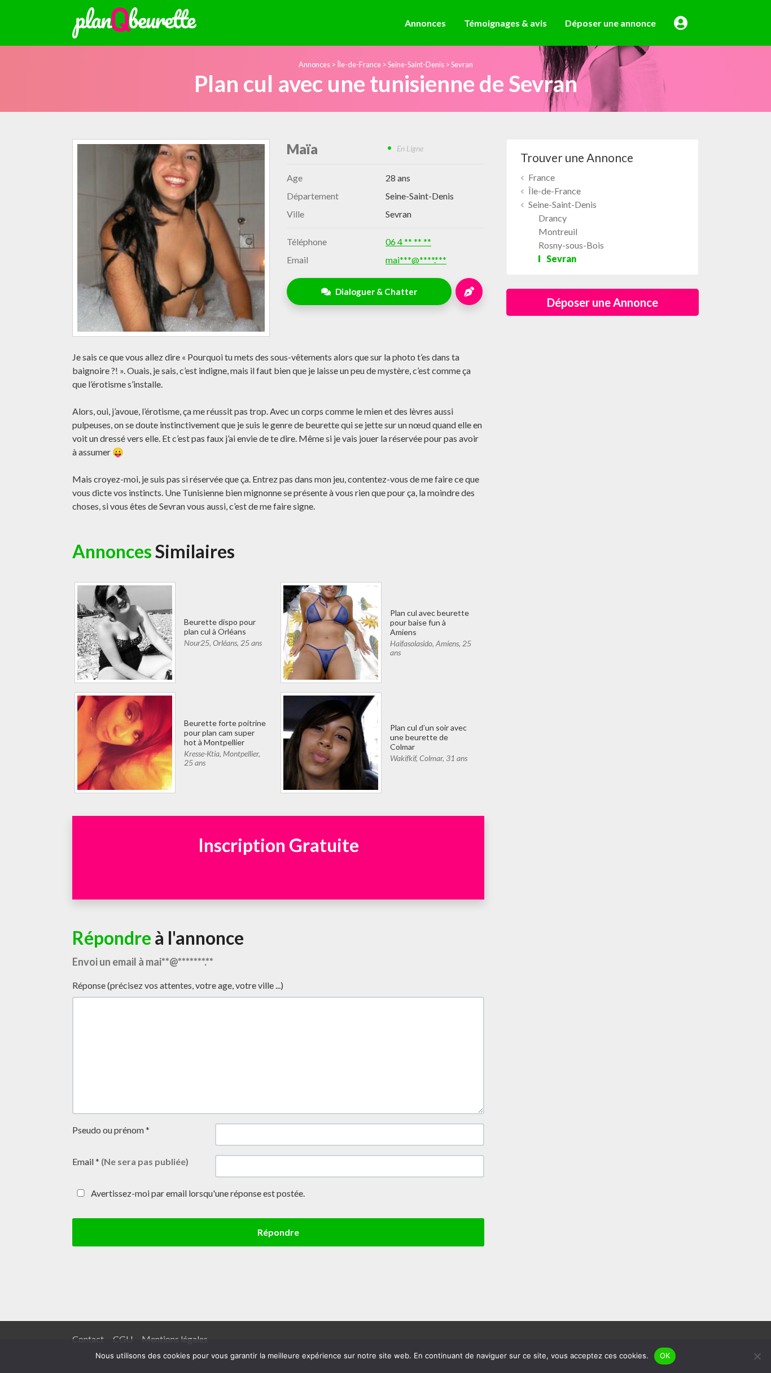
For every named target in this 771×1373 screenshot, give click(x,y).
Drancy (552, 217)
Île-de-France (359, 64)
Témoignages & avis (505, 23)
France (541, 177)
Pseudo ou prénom (111, 1129)
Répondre (278, 1232)
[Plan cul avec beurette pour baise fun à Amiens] (330, 630)
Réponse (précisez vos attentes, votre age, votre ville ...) (177, 985)
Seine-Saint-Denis (416, 64)
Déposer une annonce (610, 23)
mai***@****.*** (416, 259)
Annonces (425, 23)
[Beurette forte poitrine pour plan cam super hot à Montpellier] (124, 741)
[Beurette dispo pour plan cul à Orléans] (124, 630)
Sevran (462, 64)
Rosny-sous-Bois (571, 245)
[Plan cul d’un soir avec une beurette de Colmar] (330, 741)
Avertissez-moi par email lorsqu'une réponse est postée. (197, 1193)
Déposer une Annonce (602, 302)
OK (665, 1355)
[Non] (757, 1356)
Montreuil (557, 231)
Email (130, 1161)
